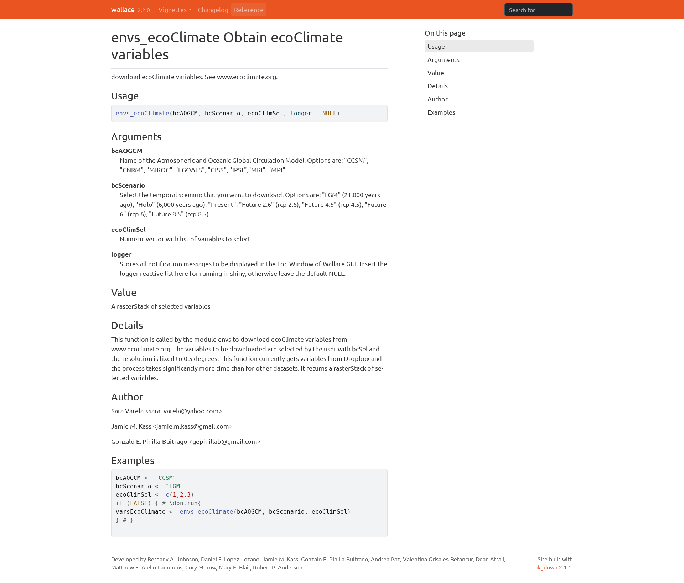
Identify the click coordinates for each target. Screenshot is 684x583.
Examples (441, 112)
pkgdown (546, 567)
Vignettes (173, 9)
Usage (436, 46)
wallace (123, 9)
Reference (249, 9)
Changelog (213, 9)
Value (436, 72)
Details (438, 85)
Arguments (444, 59)
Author (438, 99)
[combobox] (538, 9)
